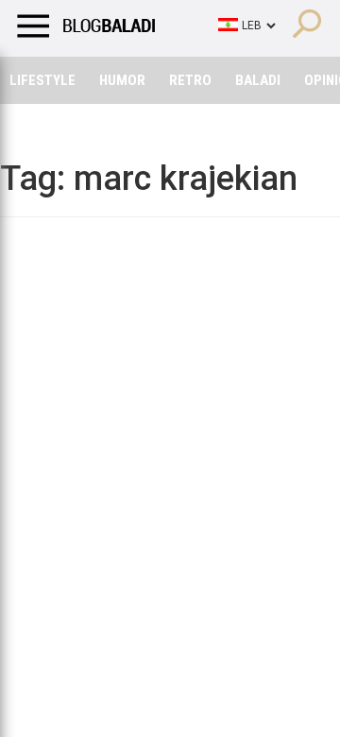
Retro (190, 80)
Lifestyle (42, 80)
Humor (122, 80)
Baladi (257, 80)
